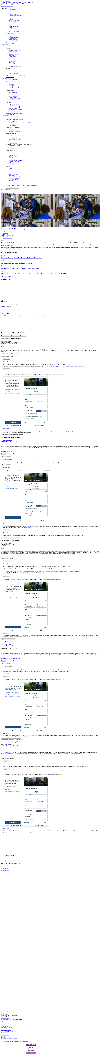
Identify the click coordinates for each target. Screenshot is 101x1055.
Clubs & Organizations (14, 104)
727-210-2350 (4, 286)
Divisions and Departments (15, 178)
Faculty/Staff (31, 2)
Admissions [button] (5, 44)
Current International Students (15, 99)
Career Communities (13, 37)
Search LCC (3, 189)
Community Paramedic (8, 236)
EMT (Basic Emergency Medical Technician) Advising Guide (58, 366)
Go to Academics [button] (10, 43)
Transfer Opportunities (14, 31)
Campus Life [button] (6, 78)
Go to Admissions (13, 45)
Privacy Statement (4, 1033)
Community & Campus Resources (16, 176)
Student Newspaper (13, 87)
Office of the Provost (13, 157)
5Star (3, 3)
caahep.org (3, 287)
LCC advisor (82, 535)
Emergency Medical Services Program (14, 229)
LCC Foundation (12, 142)
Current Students (17, 2)
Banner (17, 3)
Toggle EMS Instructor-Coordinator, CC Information (11, 537)
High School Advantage (14, 129)
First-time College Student (14, 50)
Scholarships (11, 62)
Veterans (11, 52)
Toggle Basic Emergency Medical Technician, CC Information (13, 335)
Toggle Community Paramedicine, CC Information (11, 739)
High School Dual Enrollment (15, 131)
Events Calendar (12, 112)
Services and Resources (14, 20)
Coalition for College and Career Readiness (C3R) (20, 122)
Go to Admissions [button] (10, 77)
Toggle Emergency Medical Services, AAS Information (12, 434)
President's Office (12, 156)
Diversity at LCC (4, 1032)
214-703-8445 (4, 294)
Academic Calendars (13, 40)
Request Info (3, 1010)
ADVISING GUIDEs (18, 556)
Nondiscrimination (5, 1035)
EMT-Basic (5, 233)
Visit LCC (11, 184)
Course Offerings (13, 26)
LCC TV (11, 86)
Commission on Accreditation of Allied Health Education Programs (45, 247)
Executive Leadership (13, 179)
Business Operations (13, 159)
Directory (11, 180)
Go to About (11, 148)
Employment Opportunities (6, 1028)
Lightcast (30, 431)
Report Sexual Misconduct (6, 1027)
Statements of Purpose (13, 174)
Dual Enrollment (12, 55)
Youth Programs (12, 125)
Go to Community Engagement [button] (13, 145)
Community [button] (5, 115)
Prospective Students (6, 2)
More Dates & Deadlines (6, 276)
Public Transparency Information (16, 160)
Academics (5, 216)
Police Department (13, 96)
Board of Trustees (12, 155)
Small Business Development (15, 139)
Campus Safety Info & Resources (9, 1038)
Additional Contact (5, 870)
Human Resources (13, 154)
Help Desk (11, 162)
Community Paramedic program (9, 752)
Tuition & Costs (12, 61)
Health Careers (6, 218)
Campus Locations (13, 56)
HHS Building (4, 865)
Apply (10, 70)
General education (7, 535)
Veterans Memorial (13, 143)
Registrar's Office (12, 18)
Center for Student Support (14, 98)
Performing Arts (12, 105)
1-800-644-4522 (4, 1011)
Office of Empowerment (14, 108)
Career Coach (12, 27)
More (2, 240)
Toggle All (3, 356)
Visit (10, 74)
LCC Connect (12, 85)
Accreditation (12, 152)
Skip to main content (5, 1)
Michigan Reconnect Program (15, 66)
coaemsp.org (3, 297)
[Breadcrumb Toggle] (1, 213)
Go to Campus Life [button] (10, 114)
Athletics (11, 84)
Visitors (24, 2)
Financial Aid (12, 63)
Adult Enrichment (13, 121)
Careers (10, 168)
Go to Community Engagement (15, 116)
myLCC (8, 3)
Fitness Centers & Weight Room (16, 109)
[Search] (1, 190)
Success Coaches (12, 21)
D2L (13, 3)
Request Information (13, 73)
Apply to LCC (4, 328)
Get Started (11, 72)
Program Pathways (13, 39)
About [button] (4, 146)
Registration (11, 19)
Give (23, 3)
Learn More (3, 842)
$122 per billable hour (7, 341)
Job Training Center (13, 138)
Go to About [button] (8, 186)
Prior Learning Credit (13, 28)
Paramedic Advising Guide (50, 671)
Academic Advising (13, 14)
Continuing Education (13, 124)
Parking (10, 181)
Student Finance (12, 65)
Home (4, 215)
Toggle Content (7, 358)
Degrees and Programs (14, 36)
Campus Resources (13, 93)
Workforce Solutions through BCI (16, 135)
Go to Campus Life (13, 79)
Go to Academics (12, 9)
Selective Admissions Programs (15, 30)
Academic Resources (13, 95)
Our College (11, 175)
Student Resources (13, 92)
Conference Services (13, 140)
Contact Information (13, 163)
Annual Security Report (6, 1030)
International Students (13, 54)
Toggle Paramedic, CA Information (8, 639)
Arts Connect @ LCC (14, 107)
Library (10, 16)
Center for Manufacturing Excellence (17, 137)
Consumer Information (14, 161)
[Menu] (14, 6)
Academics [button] (5, 8)
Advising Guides (7, 231)
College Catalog (12, 38)
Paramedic (5, 234)
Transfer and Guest (13, 51)
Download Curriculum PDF (7, 353)
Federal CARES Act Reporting (7, 1031)
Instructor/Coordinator (8, 235)
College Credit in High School (15, 15)
